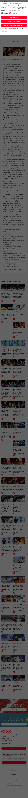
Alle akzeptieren (14, 17)
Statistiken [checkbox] (14, 13)
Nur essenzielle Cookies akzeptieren (14, 25)
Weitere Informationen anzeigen (13, 28)
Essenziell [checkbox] (6, 13)
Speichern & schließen (14, 21)
